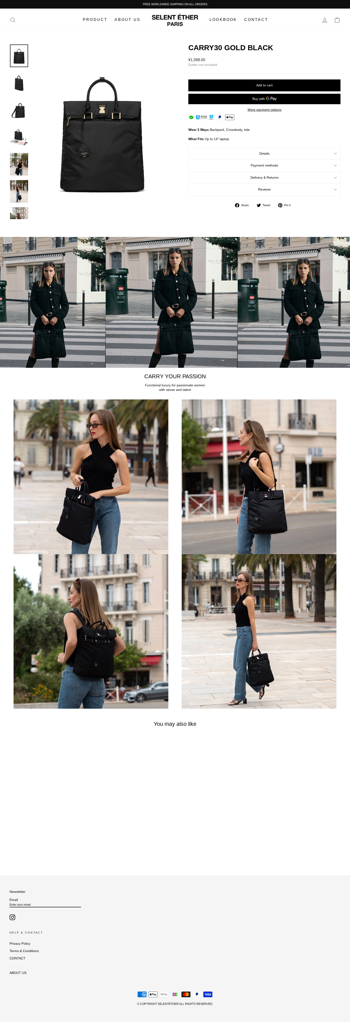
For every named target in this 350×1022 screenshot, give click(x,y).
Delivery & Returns (264, 177)
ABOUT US (127, 20)
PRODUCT (95, 20)
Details (264, 153)
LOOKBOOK (223, 20)
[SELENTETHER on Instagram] (12, 917)
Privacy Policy (20, 943)
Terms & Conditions (24, 951)
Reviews (264, 189)
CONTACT (256, 20)
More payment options (264, 110)
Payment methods (264, 165)
